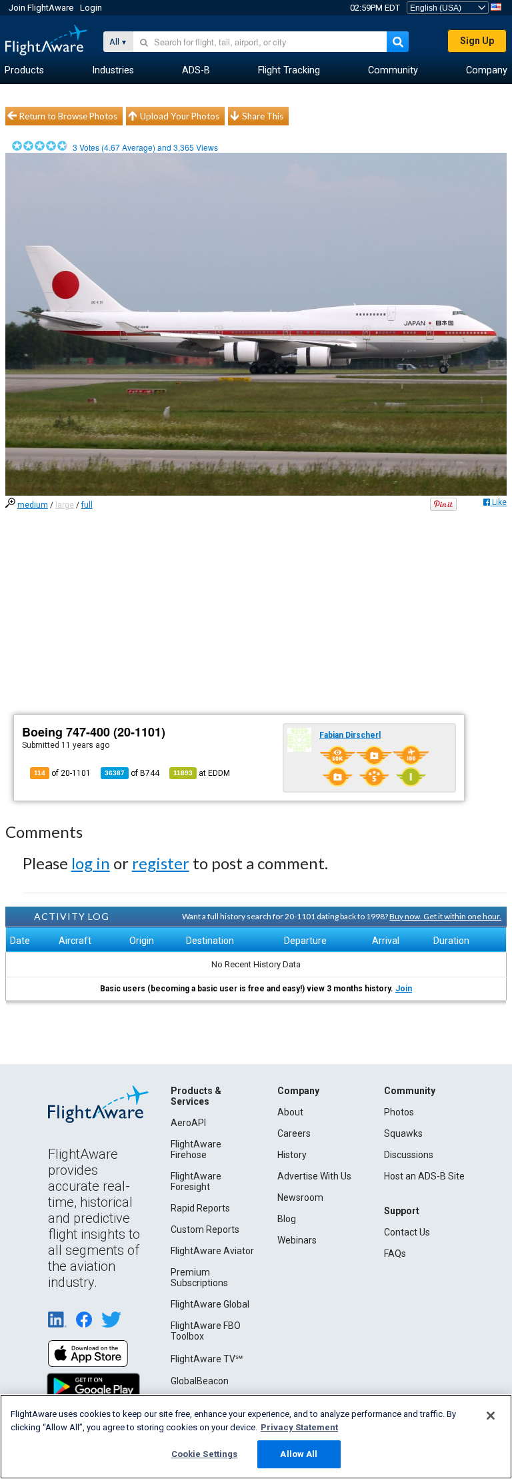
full (87, 505)
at (201, 773)
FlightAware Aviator (212, 1251)
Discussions (408, 1154)
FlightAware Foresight (196, 1181)
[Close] (490, 1415)
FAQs (395, 1253)
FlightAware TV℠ (207, 1359)
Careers (294, 1133)
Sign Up (477, 40)
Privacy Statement (299, 1427)
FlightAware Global (210, 1304)
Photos (399, 1112)
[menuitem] (24, 70)
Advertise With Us (314, 1176)
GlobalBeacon (200, 1381)
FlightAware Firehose (196, 1149)
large (64, 505)
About (290, 1112)
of (132, 773)
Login (91, 8)
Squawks (403, 1133)
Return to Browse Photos (68, 116)
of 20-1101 (62, 773)
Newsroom (300, 1197)
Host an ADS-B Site (424, 1176)
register (160, 863)
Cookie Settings (204, 1454)
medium (32, 505)
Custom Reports (205, 1229)
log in (90, 863)
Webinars (297, 1240)
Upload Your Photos (179, 116)
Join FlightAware (41, 8)
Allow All (298, 1454)
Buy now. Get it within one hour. (445, 916)
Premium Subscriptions (199, 1277)
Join (403, 988)
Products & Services (196, 1096)
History (292, 1154)
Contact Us (407, 1232)
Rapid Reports (200, 1208)
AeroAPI (188, 1122)
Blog (286, 1218)
